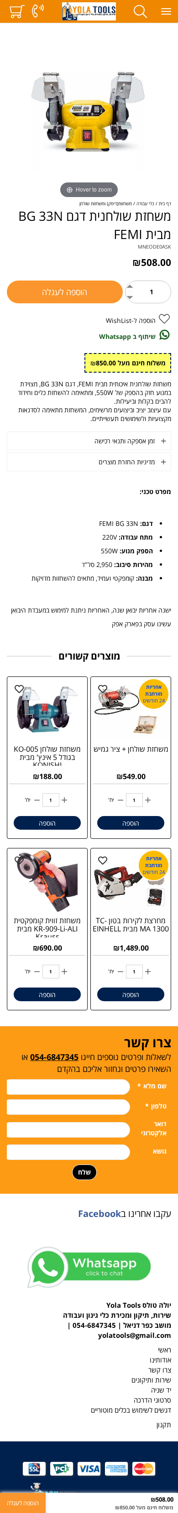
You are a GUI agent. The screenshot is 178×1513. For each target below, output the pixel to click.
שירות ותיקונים (151, 1380)
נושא (160, 1151)
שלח (84, 1172)
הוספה (130, 823)
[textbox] (89, 1054)
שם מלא (152, 1085)
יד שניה (161, 1390)
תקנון (164, 1425)
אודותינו (160, 1360)
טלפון (156, 1106)
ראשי (164, 1350)
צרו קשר (159, 1370)
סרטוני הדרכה (152, 1400)
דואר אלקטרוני (154, 1128)
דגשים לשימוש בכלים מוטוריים (131, 1410)
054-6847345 (54, 1056)
